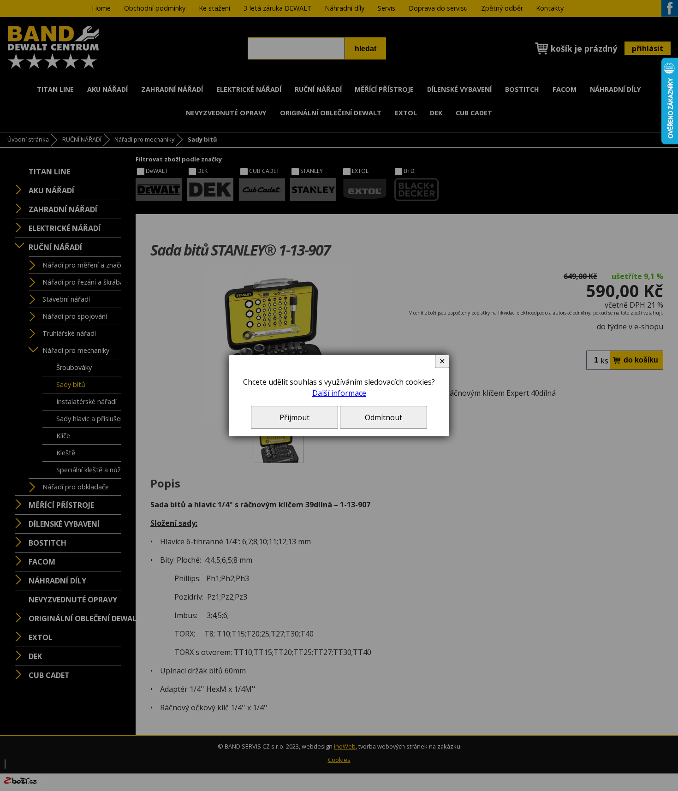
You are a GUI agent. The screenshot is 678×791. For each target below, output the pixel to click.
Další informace (339, 393)
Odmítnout (383, 417)
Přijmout (294, 417)
